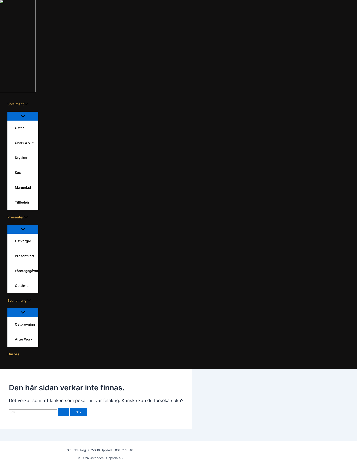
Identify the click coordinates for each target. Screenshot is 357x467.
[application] (26, 104)
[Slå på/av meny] (22, 116)
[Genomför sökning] (63, 412)
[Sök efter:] (39, 412)
